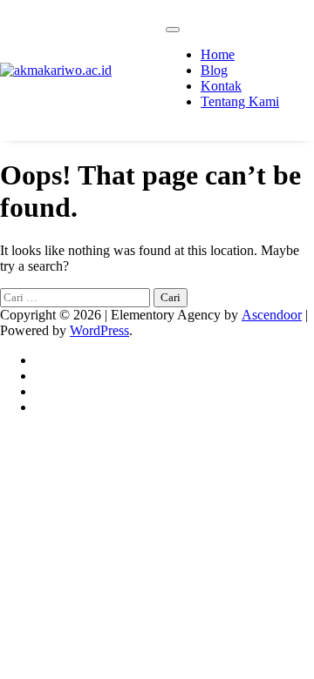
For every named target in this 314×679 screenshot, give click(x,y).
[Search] (301, 70)
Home (218, 54)
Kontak (221, 85)
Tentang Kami (240, 101)
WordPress (99, 330)
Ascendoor (272, 314)
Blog (214, 70)
